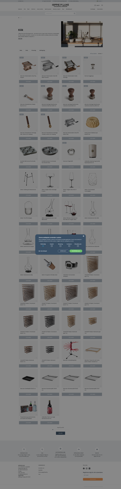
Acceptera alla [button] (76, 251)
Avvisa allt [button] (63, 251)
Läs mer (72, 241)
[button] (43, 251)
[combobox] (83, 236)
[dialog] (60, 244)
